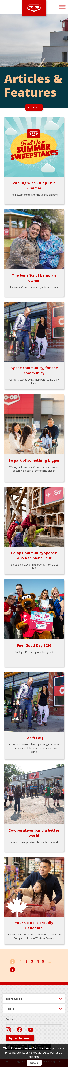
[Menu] (62, 7)
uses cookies (23, 1048)
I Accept (34, 1063)
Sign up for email (20, 1038)
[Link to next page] (12, 969)
